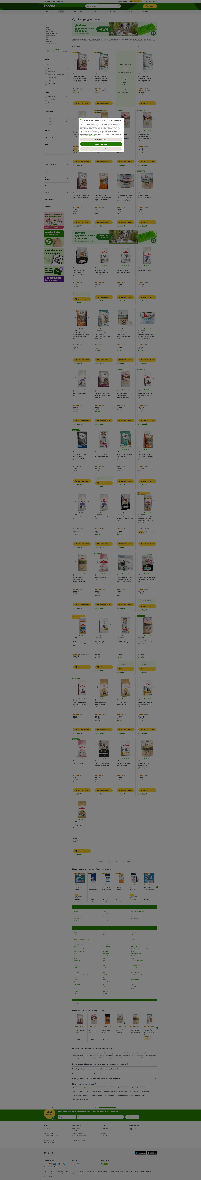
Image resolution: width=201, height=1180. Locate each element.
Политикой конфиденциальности (88, 135)
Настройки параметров (101, 139)
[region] (101, 135)
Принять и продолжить (101, 144)
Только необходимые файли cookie (101, 149)
